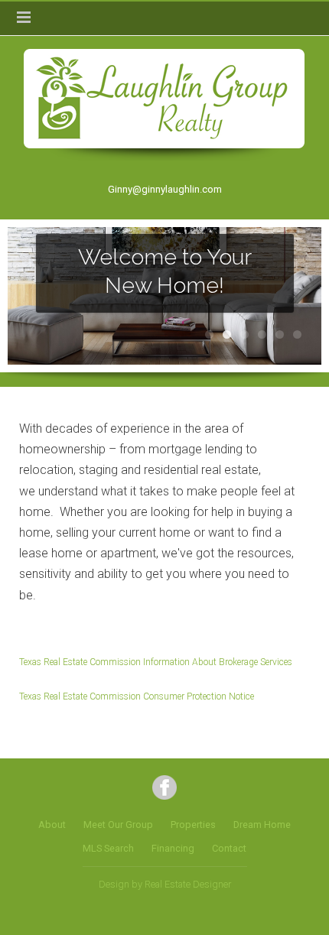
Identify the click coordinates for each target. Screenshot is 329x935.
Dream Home (262, 824)
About (52, 824)
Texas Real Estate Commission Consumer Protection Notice (136, 696)
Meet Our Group (118, 824)
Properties (193, 824)
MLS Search (108, 848)
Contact (229, 848)
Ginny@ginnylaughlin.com (165, 189)
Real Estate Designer (188, 884)
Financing (172, 848)
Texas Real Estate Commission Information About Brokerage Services (155, 662)
